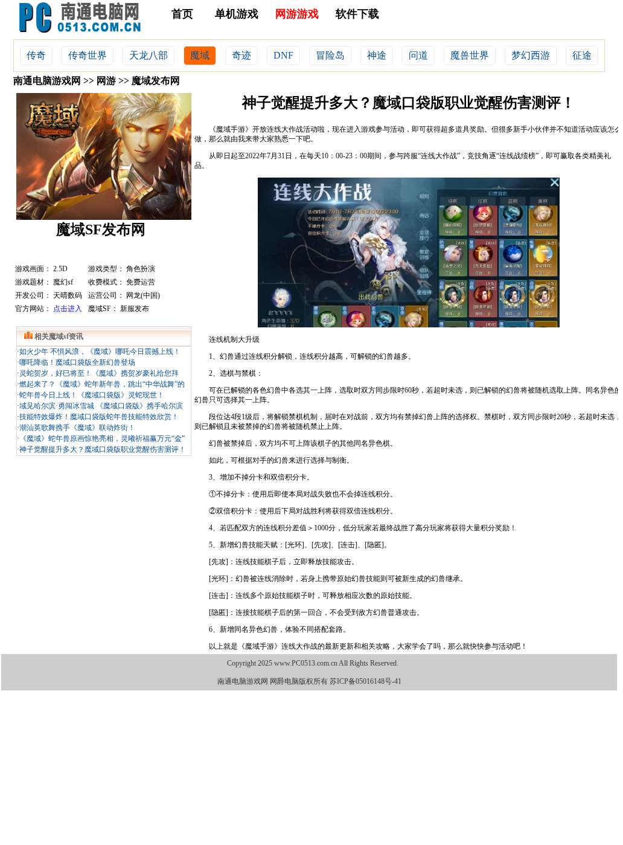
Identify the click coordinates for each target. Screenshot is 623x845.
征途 (582, 55)
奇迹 (241, 55)
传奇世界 (87, 55)
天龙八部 (148, 55)
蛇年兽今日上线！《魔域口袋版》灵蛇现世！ (91, 395)
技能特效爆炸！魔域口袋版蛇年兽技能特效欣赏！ (99, 417)
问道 (418, 55)
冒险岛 (330, 55)
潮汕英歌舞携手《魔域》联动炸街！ (77, 427)
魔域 (199, 55)
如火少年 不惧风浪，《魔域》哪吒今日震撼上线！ (100, 351)
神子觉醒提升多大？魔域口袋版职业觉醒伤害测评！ (102, 449)
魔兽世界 (469, 55)
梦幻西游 (530, 55)
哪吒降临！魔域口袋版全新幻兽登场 (77, 362)
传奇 (36, 55)
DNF (283, 55)
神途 (376, 55)
